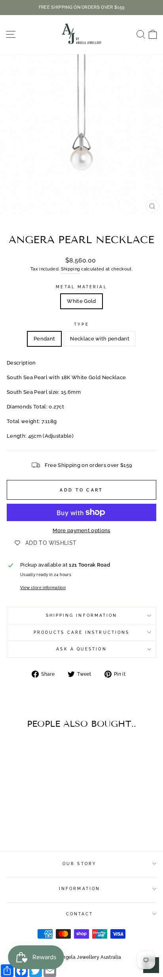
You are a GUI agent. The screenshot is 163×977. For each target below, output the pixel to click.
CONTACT (79, 913)
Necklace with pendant (99, 339)
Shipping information (82, 615)
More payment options (81, 530)
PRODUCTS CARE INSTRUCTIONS (81, 632)
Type (81, 324)
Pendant (44, 339)
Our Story (80, 863)
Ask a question (81, 648)
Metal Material (81, 286)
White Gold (81, 301)
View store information (43, 587)
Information (79, 888)
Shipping (70, 269)
